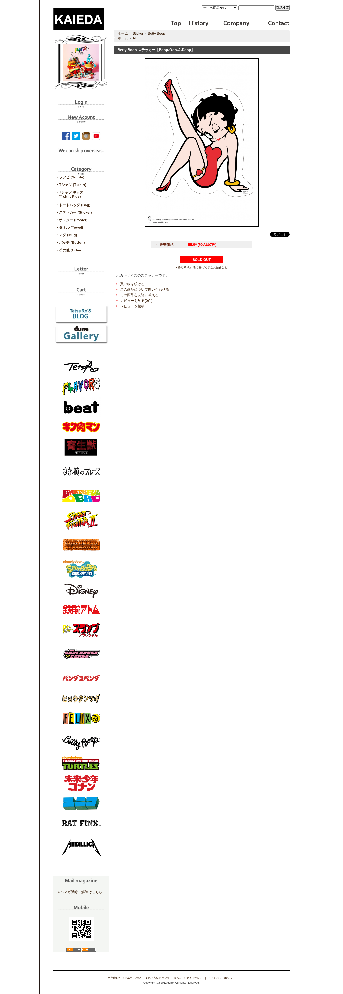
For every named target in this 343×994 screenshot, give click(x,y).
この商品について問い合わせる (144, 289)
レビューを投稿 (132, 306)
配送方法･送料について (188, 977)
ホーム (123, 33)
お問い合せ (278, 23)
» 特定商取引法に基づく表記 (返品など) (201, 267)
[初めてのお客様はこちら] (81, 121)
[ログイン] (81, 106)
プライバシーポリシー (221, 977)
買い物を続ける (132, 284)
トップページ (176, 23)
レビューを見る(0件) (136, 301)
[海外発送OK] (81, 154)
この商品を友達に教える (139, 295)
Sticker (138, 33)
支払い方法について (157, 977)
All (134, 38)
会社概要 (236, 23)
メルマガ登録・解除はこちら (79, 892)
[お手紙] (81, 273)
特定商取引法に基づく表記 (124, 977)
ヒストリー (195, 23)
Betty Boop (156, 33)
